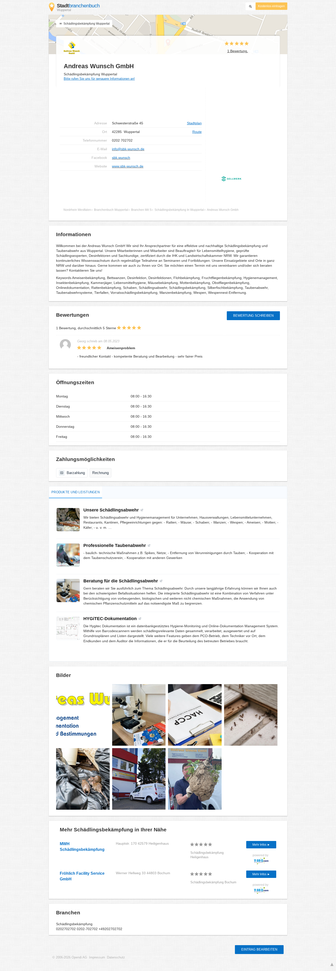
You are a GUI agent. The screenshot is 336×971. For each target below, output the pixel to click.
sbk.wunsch (121, 158)
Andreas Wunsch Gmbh (223, 210)
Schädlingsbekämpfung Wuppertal (86, 23)
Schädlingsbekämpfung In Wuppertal (179, 210)
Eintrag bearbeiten (259, 949)
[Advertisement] (131, 103)
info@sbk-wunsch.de (128, 149)
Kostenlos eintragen (271, 6)
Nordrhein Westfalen (77, 210)
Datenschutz (116, 957)
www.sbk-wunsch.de (127, 166)
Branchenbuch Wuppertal (111, 210)
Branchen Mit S (141, 210)
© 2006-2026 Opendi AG (69, 957)
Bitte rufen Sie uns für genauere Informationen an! (99, 79)
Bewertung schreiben (253, 315)
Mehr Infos (259, 844)
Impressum (97, 957)
